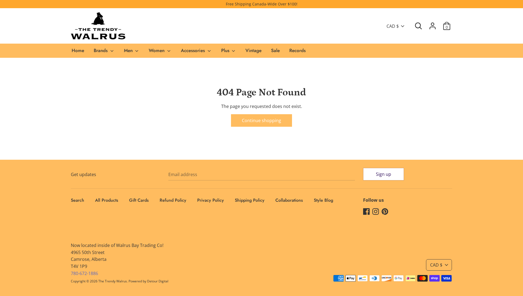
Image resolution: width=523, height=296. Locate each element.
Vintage (253, 50)
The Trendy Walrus (112, 281)
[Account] (432, 24)
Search (77, 200)
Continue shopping (261, 120)
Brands (101, 50)
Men (129, 50)
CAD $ (393, 26)
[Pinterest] (385, 211)
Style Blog (323, 200)
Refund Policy (173, 200)
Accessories (193, 50)
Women (157, 50)
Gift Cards (139, 200)
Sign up (383, 174)
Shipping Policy (249, 200)
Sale (275, 50)
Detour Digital (157, 281)
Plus (226, 50)
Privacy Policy (210, 200)
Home (78, 50)
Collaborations (289, 200)
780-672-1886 (84, 273)
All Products (106, 200)
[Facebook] (366, 211)
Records (297, 50)
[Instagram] (375, 211)
